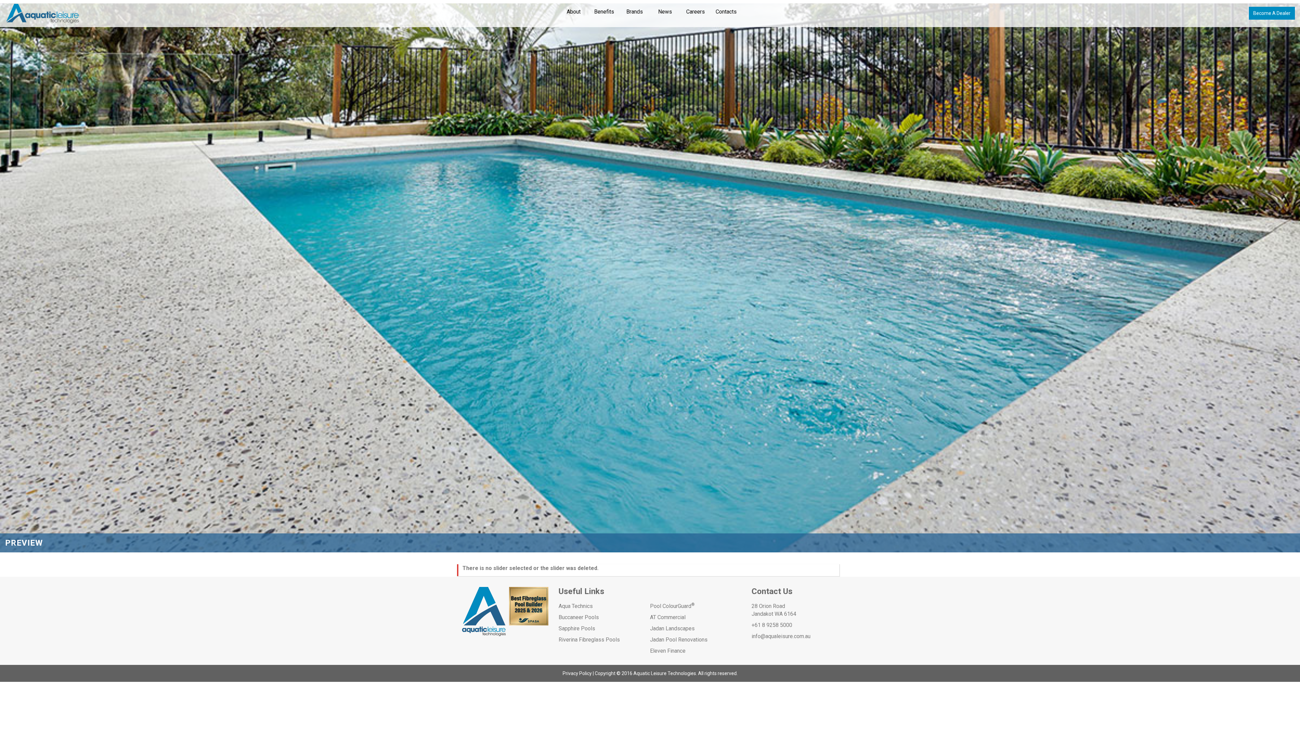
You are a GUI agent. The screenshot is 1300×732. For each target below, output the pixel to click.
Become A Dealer (1272, 13)
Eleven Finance (668, 651)
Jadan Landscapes (672, 628)
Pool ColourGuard (672, 606)
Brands (634, 11)
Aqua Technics (576, 606)
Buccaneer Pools (579, 617)
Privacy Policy (577, 673)
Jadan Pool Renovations (679, 639)
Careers (695, 11)
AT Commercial (668, 617)
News (665, 11)
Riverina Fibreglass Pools (589, 639)
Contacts (726, 11)
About (574, 11)
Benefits (604, 11)
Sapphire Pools (577, 628)
